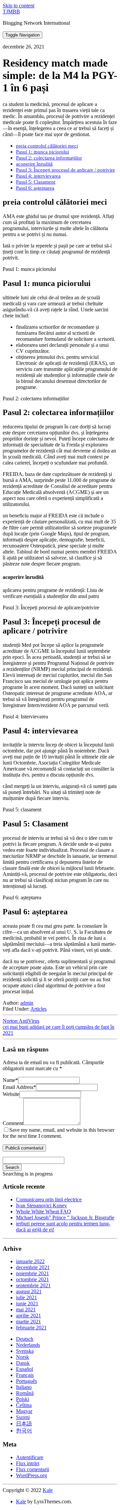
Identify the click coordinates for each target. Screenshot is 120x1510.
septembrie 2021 (33, 1285)
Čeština (24, 1405)
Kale (48, 1490)
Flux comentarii (32, 1469)
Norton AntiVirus (21, 1021)
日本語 (24, 1423)
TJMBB (11, 11)
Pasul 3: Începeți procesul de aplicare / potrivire (65, 170)
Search (12, 1167)
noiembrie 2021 (32, 1273)
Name (10, 1080)
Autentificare (29, 1457)
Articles (38, 1009)
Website (11, 1094)
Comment (13, 1123)
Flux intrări (27, 1463)
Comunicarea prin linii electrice (49, 1199)
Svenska (25, 1351)
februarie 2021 (31, 1327)
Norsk (22, 1357)
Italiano (24, 1387)
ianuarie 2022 (30, 1261)
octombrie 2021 (32, 1279)
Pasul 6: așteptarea (35, 188)
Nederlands (28, 1345)
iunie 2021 (27, 1303)
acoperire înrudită (34, 164)
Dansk (23, 1363)
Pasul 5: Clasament (35, 182)
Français (25, 1375)
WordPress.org (31, 1475)
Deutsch (24, 1339)
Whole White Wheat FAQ (43, 1211)
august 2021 (29, 1291)
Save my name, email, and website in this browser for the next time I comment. (58, 1133)
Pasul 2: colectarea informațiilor (49, 158)
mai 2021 (26, 1309)
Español (24, 1369)
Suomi (23, 1417)
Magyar (24, 1411)
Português (26, 1381)
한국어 (24, 1430)
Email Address (19, 1087)
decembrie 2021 (33, 1267)
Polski (22, 1399)
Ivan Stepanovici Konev (41, 1205)
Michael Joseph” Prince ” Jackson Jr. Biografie (65, 1217)
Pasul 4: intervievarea (38, 176)
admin (26, 1003)
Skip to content (18, 5)
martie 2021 (28, 1321)
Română (25, 1393)
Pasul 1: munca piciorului (42, 152)
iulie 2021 (26, 1297)
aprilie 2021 (28, 1315)
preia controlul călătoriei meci (47, 145)
